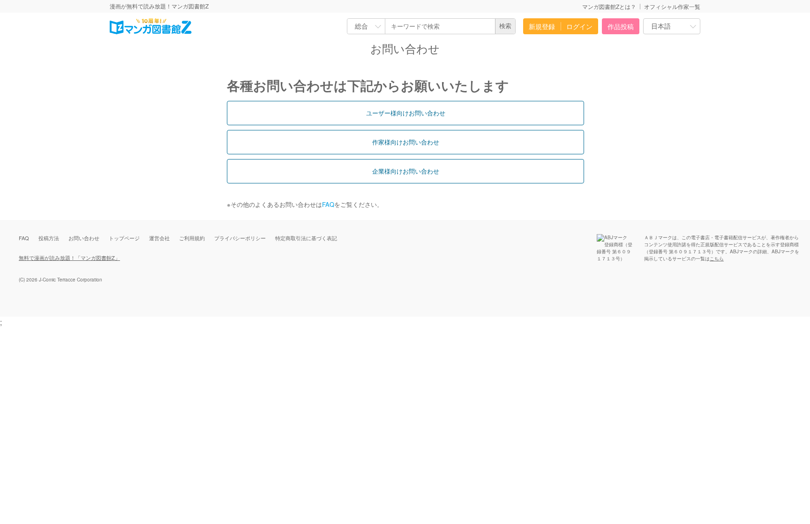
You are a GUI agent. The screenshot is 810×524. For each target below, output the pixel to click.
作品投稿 (621, 26)
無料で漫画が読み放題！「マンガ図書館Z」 (69, 257)
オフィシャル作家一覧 (672, 6)
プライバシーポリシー (240, 238)
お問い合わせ (83, 238)
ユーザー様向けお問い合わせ (405, 112)
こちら (717, 258)
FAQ (328, 204)
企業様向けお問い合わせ (405, 171)
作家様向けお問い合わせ (405, 141)
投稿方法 (48, 238)
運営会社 (159, 238)
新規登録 (542, 26)
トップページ (124, 238)
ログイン (579, 26)
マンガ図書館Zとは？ (609, 6)
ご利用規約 (192, 238)
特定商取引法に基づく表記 (306, 238)
